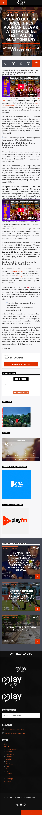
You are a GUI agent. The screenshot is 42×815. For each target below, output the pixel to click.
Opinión (8, 759)
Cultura (8, 771)
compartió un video (17, 271)
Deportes (9, 752)
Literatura (9, 774)
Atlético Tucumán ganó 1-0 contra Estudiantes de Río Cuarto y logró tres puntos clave (21, 596)
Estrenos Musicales (12, 749)
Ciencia (8, 776)
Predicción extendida (21, 459)
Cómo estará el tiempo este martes (21, 628)
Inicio (6, 744)
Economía (9, 757)
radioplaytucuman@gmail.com (15, 733)
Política (8, 761)
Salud (7, 766)
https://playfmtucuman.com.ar (15, 729)
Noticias (23, 12)
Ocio (7, 769)
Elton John (22, 229)
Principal (30, 12)
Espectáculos (13, 12)
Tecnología (9, 779)
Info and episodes (21, 392)
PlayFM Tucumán (26, 48)
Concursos (7, 781)
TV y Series (9, 764)
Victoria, (19, 276)
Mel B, (5, 98)
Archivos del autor (21, 364)
